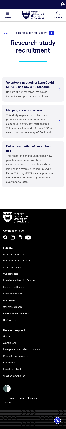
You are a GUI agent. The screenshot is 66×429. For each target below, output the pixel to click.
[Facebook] (5, 237)
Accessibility (8, 398)
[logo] (33, 15)
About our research (13, 267)
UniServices (9, 320)
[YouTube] (28, 237)
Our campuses (10, 273)
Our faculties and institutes (16, 260)
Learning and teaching (14, 287)
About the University (13, 254)
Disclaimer (7, 402)
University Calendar (13, 306)
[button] (63, 4)
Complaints (9, 362)
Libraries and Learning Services (19, 280)
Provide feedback (12, 369)
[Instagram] (20, 237)
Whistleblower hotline (14, 376)
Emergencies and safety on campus (21, 349)
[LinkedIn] (13, 237)
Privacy (33, 398)
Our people (9, 300)
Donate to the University (15, 356)
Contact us (8, 336)
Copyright (22, 398)
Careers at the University (16, 313)
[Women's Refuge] (7, 391)
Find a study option (13, 293)
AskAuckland (9, 342)
